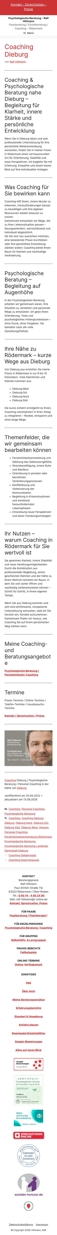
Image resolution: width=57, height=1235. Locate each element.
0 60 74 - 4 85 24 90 (31, 895)
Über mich (28, 991)
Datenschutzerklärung (21, 1224)
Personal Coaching (33, 809)
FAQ (28, 982)
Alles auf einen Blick (28, 1050)
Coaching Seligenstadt (22, 855)
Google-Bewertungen (28, 1041)
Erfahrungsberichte (28, 1008)
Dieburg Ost (41, 822)
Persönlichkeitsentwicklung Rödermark (28, 836)
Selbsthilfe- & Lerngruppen (28, 940)
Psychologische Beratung (20, 813)
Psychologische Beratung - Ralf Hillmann (28, 20)
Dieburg (22, 787)
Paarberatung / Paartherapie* (29, 915)
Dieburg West (29, 827)
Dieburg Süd (12, 827)
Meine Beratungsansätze (28, 999)
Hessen (43, 827)
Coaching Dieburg (32, 818)
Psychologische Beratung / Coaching (28, 927)
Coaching (10, 780)
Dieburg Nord (24, 822)
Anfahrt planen (28, 1024)
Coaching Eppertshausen (24, 860)
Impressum (42, 1224)
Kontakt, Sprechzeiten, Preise (28, 903)
